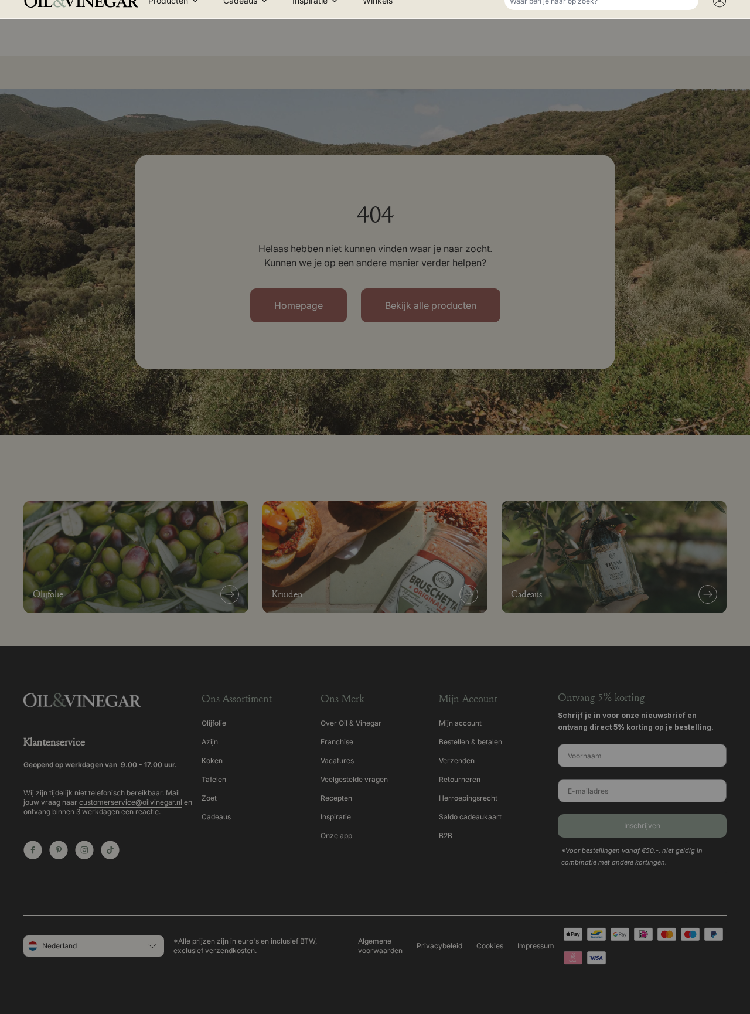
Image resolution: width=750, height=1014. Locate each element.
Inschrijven (375, 615)
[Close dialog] (725, 31)
